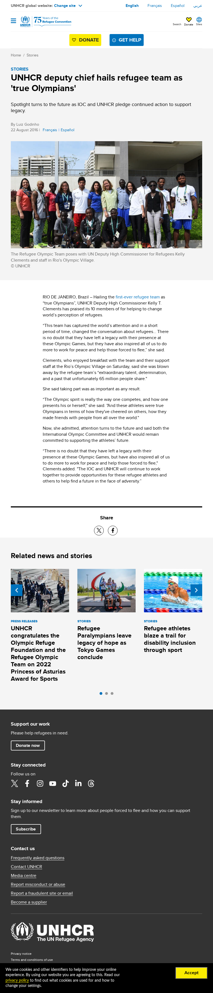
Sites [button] (199, 24)
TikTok (65, 783)
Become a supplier (29, 902)
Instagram (40, 783)
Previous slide (16, 590)
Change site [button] (65, 5)
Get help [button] (130, 39)
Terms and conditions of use (32, 959)
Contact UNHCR (26, 867)
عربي (197, 5)
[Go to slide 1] (102, 695)
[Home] (39, 21)
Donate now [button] (28, 745)
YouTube (52, 783)
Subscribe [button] (26, 829)
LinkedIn (78, 783)
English (132, 5)
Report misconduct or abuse (38, 884)
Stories (33, 55)
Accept (191, 973)
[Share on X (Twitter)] (99, 530)
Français (155, 5)
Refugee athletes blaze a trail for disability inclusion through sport (170, 639)
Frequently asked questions (37, 858)
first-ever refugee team (138, 297)
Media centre (23, 876)
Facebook (27, 783)
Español (177, 5)
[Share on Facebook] (113, 530)
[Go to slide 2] (108, 695)
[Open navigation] (13, 21)
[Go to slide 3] (113, 695)
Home (16, 55)
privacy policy (17, 980)
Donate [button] (188, 24)
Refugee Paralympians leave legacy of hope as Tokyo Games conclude (104, 643)
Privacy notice (21, 953)
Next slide (196, 590)
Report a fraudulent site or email (42, 893)
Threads (91, 783)
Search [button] (177, 24)
